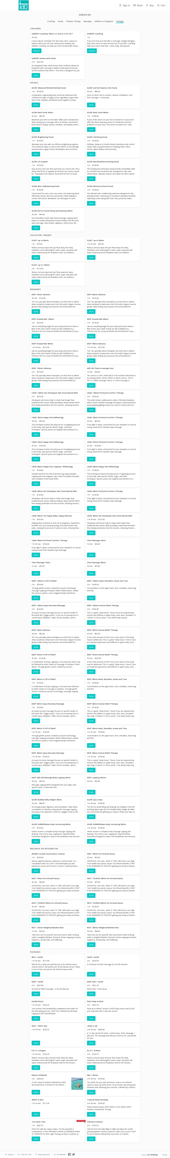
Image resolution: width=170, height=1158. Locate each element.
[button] (57, 43)
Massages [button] (88, 21)
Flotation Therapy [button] (73, 21)
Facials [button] (60, 21)
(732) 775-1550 (26, 1155)
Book (139, 5)
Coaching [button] (51, 21)
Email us (11, 1155)
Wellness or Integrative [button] (104, 21)
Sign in (126, 5)
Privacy (164, 1155)
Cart (163, 5)
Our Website (61, 1155)
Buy (152, 5)
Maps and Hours (44, 1155)
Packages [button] (120, 21)
